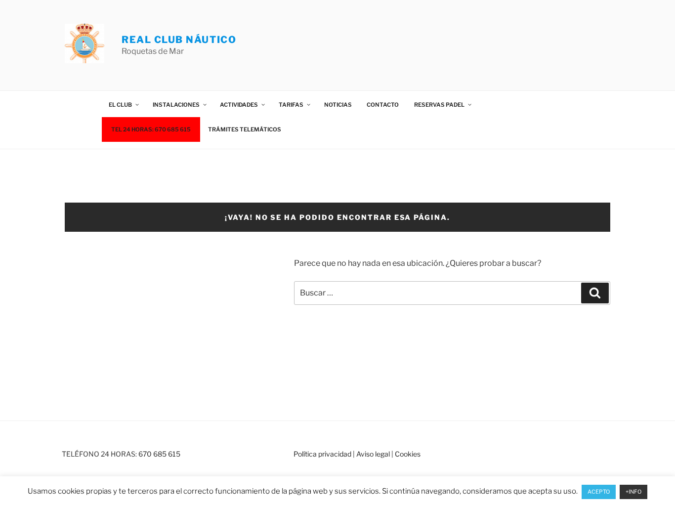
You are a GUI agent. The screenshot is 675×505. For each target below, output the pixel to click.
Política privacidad (322, 454)
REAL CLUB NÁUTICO (179, 39)
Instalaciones (176, 104)
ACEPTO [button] (599, 491)
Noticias (338, 104)
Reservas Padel (439, 104)
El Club (120, 104)
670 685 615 (159, 454)
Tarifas (291, 104)
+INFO (633, 491)
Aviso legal (373, 454)
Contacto (383, 104)
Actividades (239, 104)
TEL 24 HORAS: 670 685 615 (151, 129)
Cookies (408, 454)
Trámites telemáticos (244, 129)
